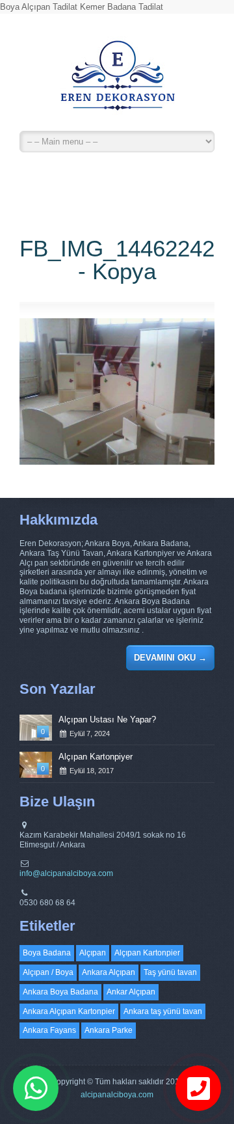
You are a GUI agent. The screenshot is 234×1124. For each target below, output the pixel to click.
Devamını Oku (170, 658)
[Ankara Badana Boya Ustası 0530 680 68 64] (117, 81)
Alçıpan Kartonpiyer (95, 756)
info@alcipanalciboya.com (66, 873)
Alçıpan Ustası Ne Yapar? (107, 719)
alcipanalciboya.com (117, 1094)
